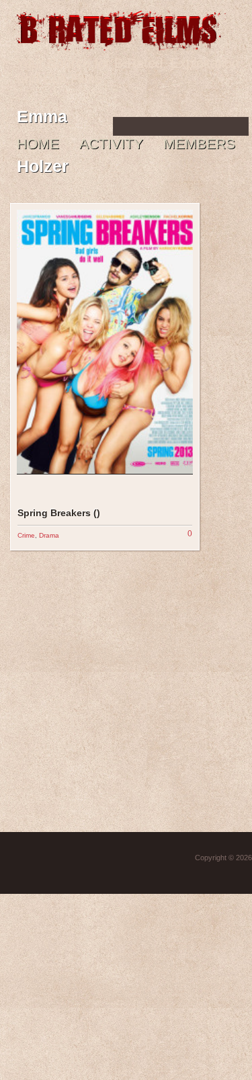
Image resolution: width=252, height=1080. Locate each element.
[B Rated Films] (119, 43)
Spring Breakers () (58, 512)
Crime (26, 535)
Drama (49, 535)
